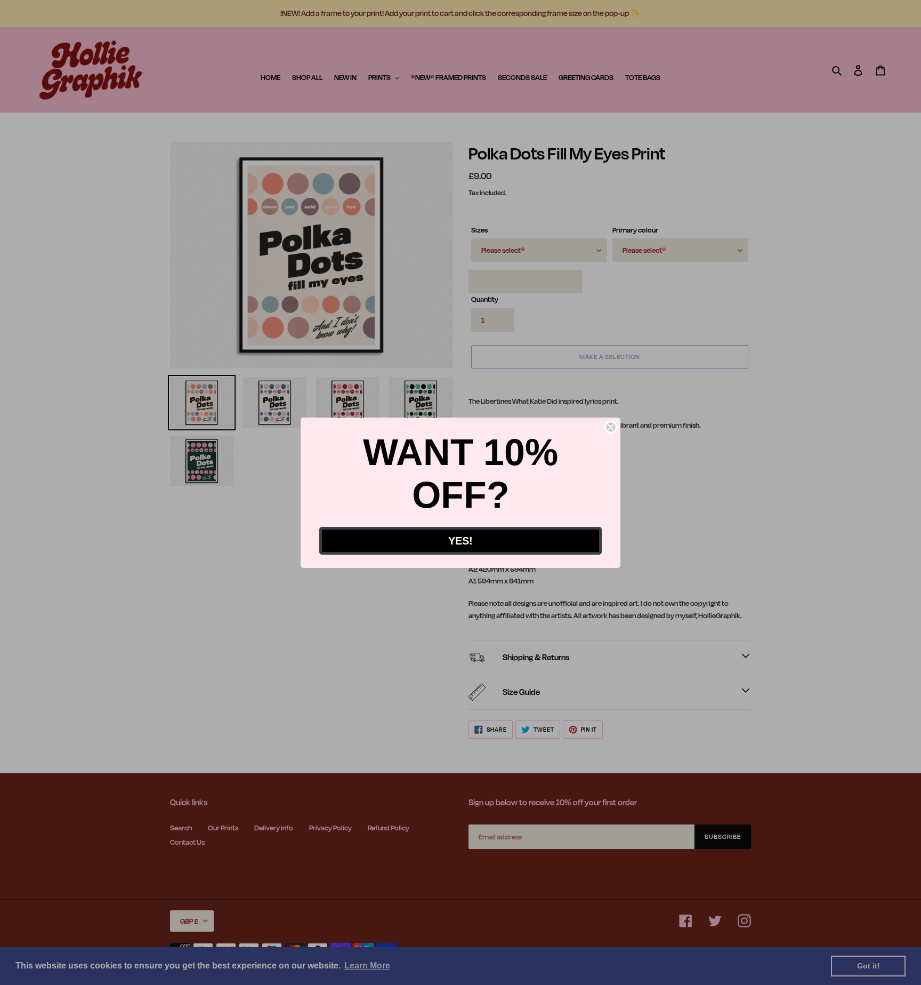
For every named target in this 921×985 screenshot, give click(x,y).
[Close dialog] (610, 427)
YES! (460, 541)
